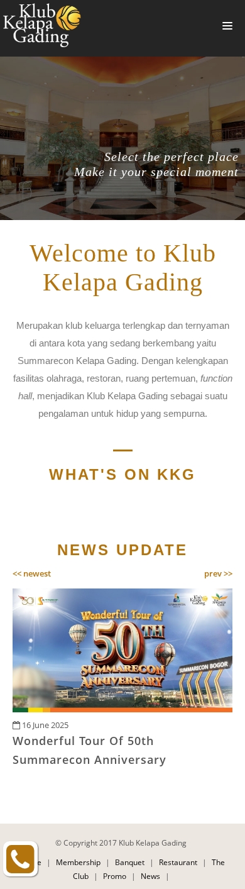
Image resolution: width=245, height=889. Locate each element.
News (150, 876)
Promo (114, 876)
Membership (78, 862)
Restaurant (178, 862)
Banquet (129, 862)
